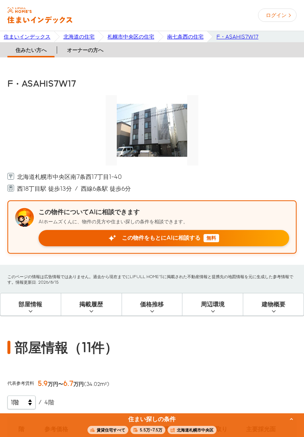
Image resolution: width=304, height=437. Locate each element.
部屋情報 (30, 304)
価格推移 (152, 304)
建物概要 (273, 304)
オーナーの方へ (85, 50)
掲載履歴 (91, 304)
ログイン (276, 15)
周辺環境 (213, 304)
